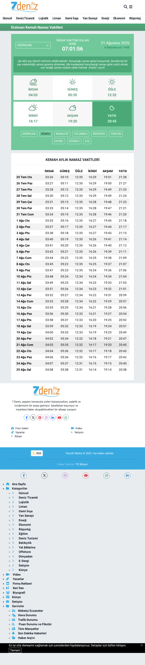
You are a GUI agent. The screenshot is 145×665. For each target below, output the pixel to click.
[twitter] (44, 475)
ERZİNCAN (29, 133)
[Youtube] (59, 417)
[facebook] (24, 475)
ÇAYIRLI (58, 141)
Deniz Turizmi (28, 538)
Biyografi (18, 592)
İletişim (79, 432)
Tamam (15, 650)
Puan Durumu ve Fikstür (35, 624)
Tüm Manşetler (28, 629)
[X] (33, 417)
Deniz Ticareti (25, 18)
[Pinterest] (40, 417)
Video (78, 428)
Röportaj (135, 18)
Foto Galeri (21, 428)
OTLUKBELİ (81, 133)
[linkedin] (127, 475)
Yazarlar (20, 432)
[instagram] (65, 475)
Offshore (24, 552)
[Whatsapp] (66, 417)
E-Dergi (23, 561)
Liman (57, 18)
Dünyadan (25, 556)
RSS (38, 453)
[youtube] (86, 475)
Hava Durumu (27, 615)
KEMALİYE (62, 133)
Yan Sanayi (90, 18)
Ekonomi (119, 18)
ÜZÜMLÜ (74, 141)
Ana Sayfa (19, 484)
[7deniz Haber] (24, 7)
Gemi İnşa (72, 18)
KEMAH (45, 133)
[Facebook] (27, 417)
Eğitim (23, 533)
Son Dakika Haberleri (32, 633)
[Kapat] (143, 645)
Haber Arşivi (26, 638)
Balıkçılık (24, 543)
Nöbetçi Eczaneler (30, 610)
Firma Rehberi (22, 583)
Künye (18, 436)
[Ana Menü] (130, 7)
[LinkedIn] (53, 417)
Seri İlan (18, 588)
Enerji (105, 18)
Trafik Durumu (28, 620)
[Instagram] (46, 417)
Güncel (7, 18)
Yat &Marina (26, 547)
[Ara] (125, 7)
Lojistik (43, 18)
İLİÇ (87, 141)
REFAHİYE (99, 133)
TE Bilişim (82, 464)
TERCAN (116, 133)
